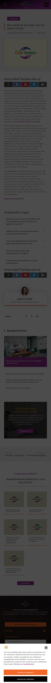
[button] (46, 647)
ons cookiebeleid (27, 664)
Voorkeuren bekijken (25, 679)
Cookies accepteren (25, 672)
